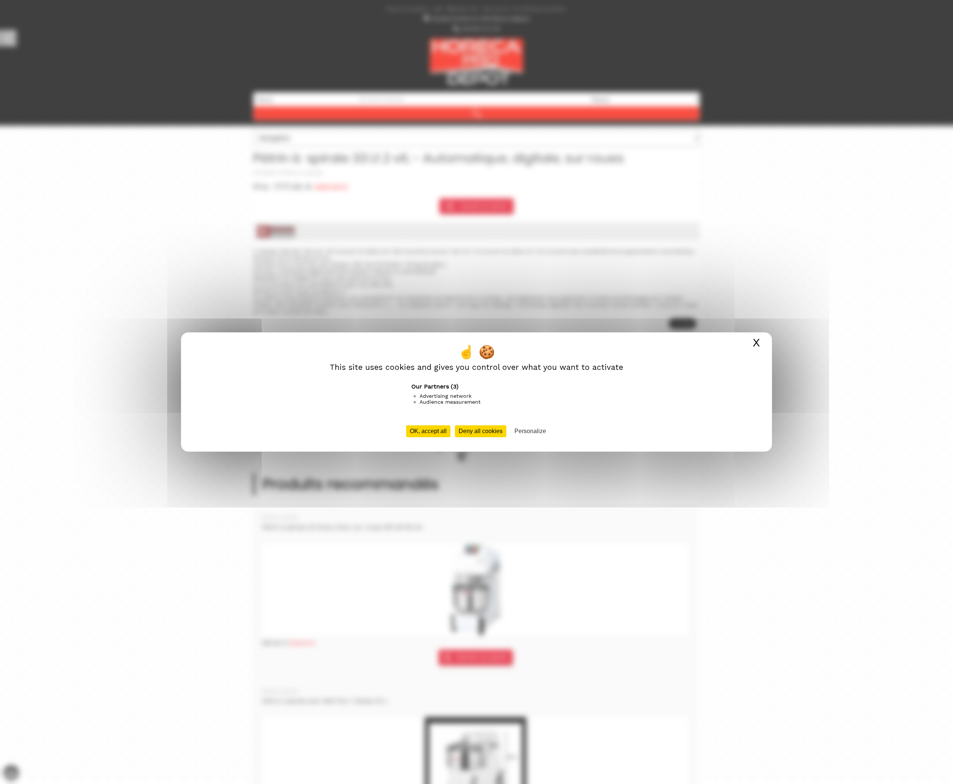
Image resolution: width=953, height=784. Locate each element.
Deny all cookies (481, 431)
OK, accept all (428, 431)
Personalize (530, 431)
